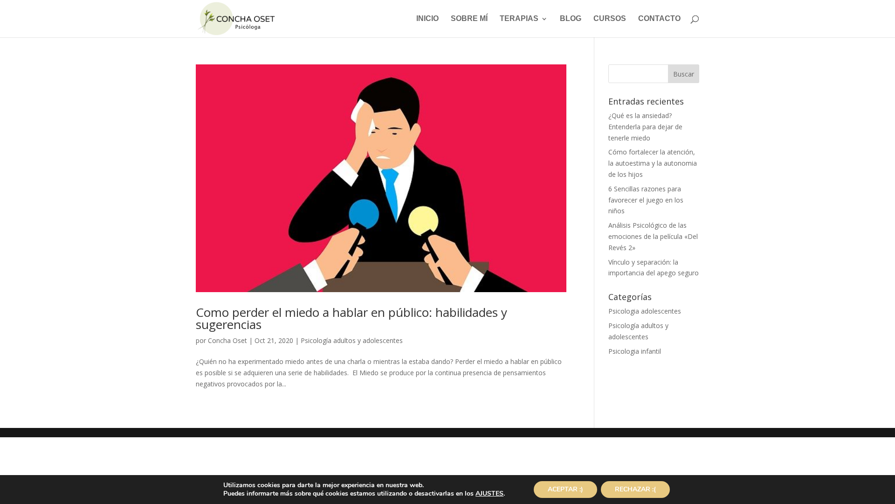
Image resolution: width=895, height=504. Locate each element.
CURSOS (609, 18)
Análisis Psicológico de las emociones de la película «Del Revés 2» (653, 236)
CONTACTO (659, 18)
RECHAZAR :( (635, 489)
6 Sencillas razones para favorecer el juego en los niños (645, 200)
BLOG (570, 18)
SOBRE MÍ (469, 18)
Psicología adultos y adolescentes (352, 340)
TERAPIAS (519, 18)
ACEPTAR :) (565, 489)
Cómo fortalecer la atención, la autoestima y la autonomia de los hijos (652, 163)
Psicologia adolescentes (644, 311)
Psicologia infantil (634, 351)
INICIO (427, 18)
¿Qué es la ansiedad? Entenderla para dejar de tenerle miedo (645, 126)
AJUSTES (489, 494)
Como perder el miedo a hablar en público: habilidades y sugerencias (351, 318)
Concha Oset (227, 340)
